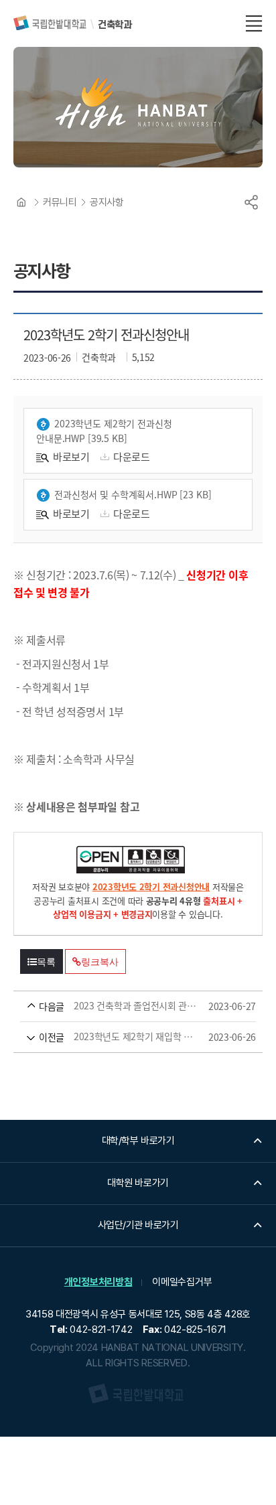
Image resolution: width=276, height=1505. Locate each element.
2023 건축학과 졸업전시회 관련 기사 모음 (119, 1006)
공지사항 (106, 202)
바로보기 (71, 456)
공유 (251, 202)
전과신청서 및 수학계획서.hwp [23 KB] (133, 494)
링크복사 (99, 961)
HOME (21, 202)
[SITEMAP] (254, 23)
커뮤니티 (59, 202)
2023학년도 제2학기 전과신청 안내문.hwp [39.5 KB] (104, 431)
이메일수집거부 (182, 1282)
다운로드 (131, 456)
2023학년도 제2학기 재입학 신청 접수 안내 (119, 1037)
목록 (46, 961)
